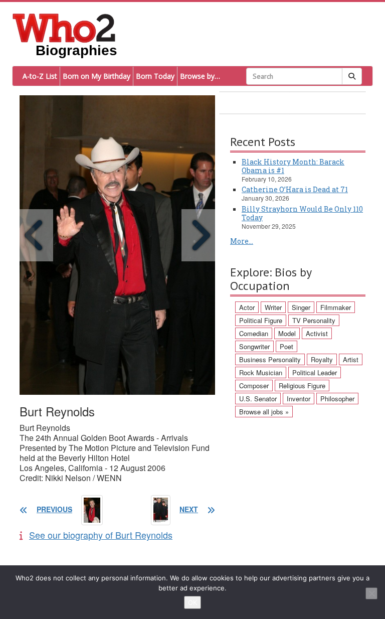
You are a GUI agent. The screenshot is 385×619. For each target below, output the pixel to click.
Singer (301, 307)
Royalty (322, 359)
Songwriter (254, 346)
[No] (371, 593)
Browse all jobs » (264, 411)
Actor (247, 307)
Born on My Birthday (96, 76)
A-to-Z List (40, 76)
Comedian (253, 333)
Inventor (298, 398)
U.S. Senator (258, 398)
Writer (273, 307)
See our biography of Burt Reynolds (100, 534)
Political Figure (260, 320)
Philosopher (337, 398)
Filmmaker (335, 307)
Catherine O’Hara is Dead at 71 (295, 189)
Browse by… (200, 76)
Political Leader (314, 372)
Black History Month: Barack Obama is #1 (293, 166)
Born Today (155, 76)
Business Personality (270, 359)
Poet (286, 346)
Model (287, 333)
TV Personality (313, 320)
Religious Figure (302, 385)
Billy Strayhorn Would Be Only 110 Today (302, 213)
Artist (350, 359)
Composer (254, 385)
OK (192, 602)
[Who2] (64, 27)
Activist (317, 333)
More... (241, 241)
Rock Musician (260, 372)
